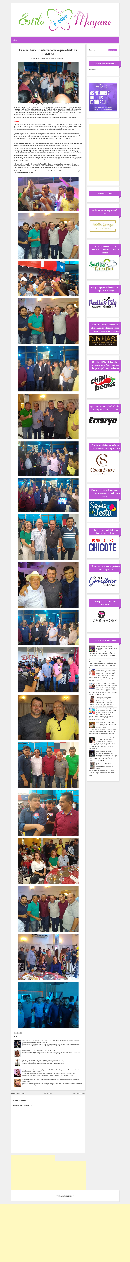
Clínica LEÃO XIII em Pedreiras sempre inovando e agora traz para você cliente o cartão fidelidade (106, 671)
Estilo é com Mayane (69, 1195)
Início (15, 40)
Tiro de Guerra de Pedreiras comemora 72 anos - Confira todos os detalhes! (106, 648)
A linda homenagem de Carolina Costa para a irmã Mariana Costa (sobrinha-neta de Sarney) (106, 739)
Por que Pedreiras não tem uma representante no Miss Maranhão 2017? (43, 1060)
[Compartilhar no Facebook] (21, 1033)
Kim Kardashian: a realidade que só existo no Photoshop (39, 1050)
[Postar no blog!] (17, 1033)
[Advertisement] (33, 1158)
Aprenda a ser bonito (95, 660)
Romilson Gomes (67, 1196)
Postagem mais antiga (78, 1093)
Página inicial (48, 1093)
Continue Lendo (58, 1046)
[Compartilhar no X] (19, 1033)
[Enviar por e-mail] (15, 1033)
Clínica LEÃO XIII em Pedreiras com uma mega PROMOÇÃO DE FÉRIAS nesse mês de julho (106, 710)
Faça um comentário (57, 58)
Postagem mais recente (18, 1093)
